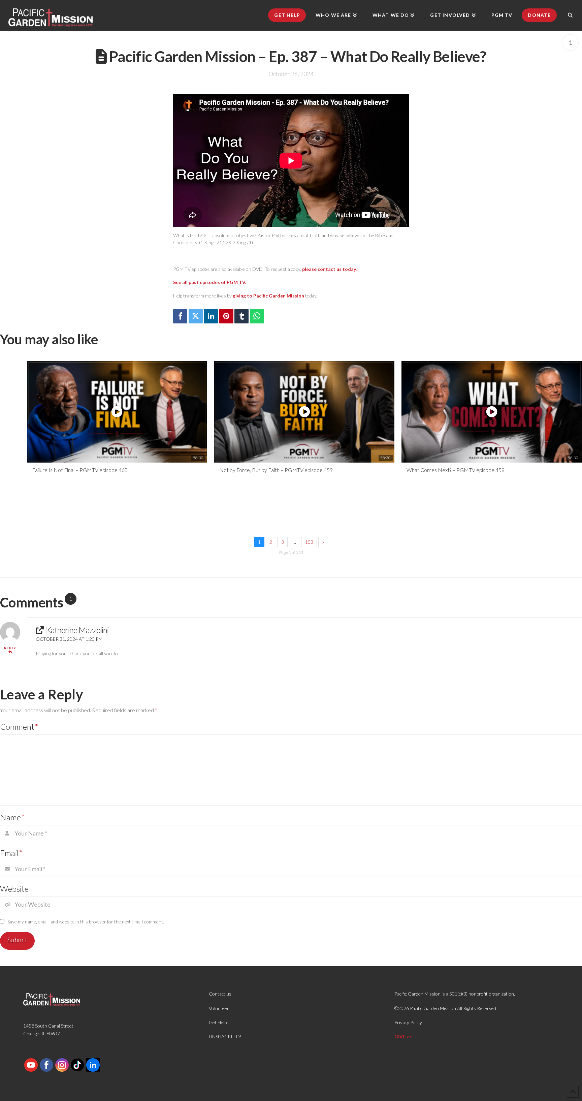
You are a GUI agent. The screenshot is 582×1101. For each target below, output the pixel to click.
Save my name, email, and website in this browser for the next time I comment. (85, 921)
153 (309, 542)
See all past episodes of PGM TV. (209, 282)
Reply (10, 648)
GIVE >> (403, 1036)
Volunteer (219, 1008)
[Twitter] (196, 316)
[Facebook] (180, 316)
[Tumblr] (241, 316)
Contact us (220, 994)
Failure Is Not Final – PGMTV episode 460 (80, 470)
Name (12, 817)
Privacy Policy (408, 1022)
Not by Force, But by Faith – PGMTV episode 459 (276, 470)
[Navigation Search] (570, 15)
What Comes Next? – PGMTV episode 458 (456, 470)
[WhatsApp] (257, 316)
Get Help (218, 1022)
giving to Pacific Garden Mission (268, 295)
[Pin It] (226, 316)
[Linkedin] (211, 316)
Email (11, 853)
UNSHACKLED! (225, 1036)
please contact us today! (330, 269)
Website (14, 888)
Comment (19, 726)
